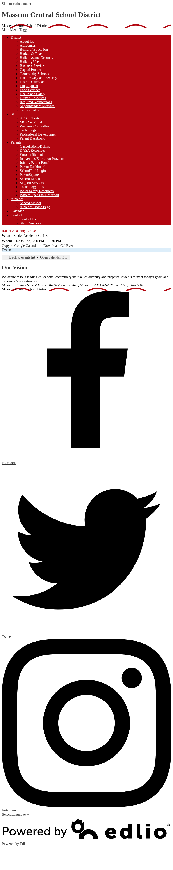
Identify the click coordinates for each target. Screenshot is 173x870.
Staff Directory (30, 223)
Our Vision (14, 267)
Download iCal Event (59, 246)
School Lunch (30, 179)
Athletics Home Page (35, 207)
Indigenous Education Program (42, 158)
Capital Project (30, 70)
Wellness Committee (34, 126)
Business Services (32, 66)
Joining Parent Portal (34, 162)
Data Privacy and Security (38, 78)
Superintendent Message (37, 106)
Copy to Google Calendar (20, 246)
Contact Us (28, 219)
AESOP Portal (30, 118)
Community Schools (34, 74)
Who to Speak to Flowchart (39, 195)
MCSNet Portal (31, 122)
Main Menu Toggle (15, 30)
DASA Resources (32, 150)
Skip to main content (16, 4)
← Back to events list (20, 257)
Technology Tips (32, 187)
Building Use (29, 62)
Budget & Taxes (31, 53)
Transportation (30, 110)
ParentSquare (29, 175)
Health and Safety (32, 94)
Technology (28, 130)
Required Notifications (36, 102)
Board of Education (34, 49)
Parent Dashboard (32, 138)
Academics (28, 45)
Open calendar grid (53, 257)
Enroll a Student (31, 154)
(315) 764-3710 (132, 285)
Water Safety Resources (37, 191)
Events (6, 250)
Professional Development (38, 134)
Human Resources (33, 98)
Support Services (32, 183)
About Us (27, 41)
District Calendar (32, 82)
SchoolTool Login (33, 171)
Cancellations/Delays (35, 146)
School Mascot (30, 203)
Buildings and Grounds (36, 57)
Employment (29, 86)
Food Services (30, 90)
